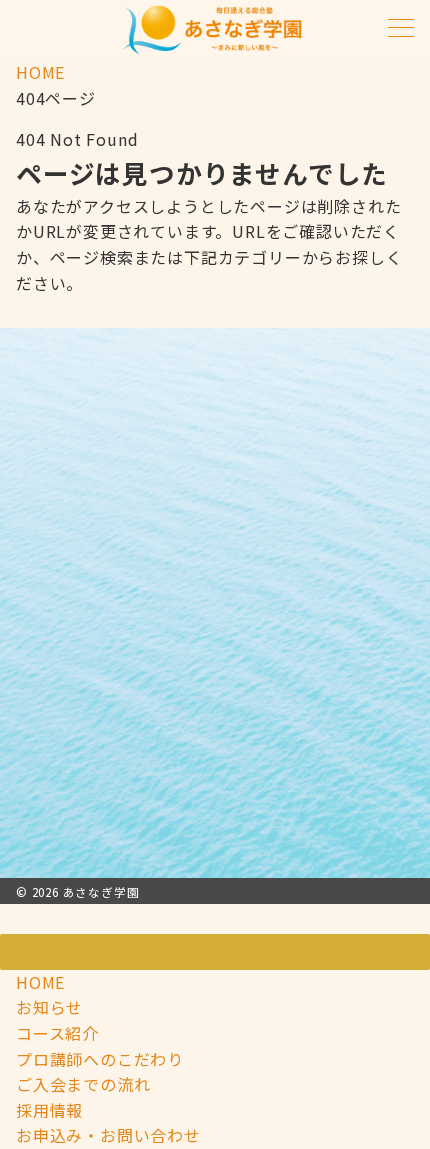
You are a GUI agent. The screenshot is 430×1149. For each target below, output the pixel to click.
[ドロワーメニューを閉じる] (215, 952)
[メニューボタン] (401, 29)
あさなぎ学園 (101, 892)
